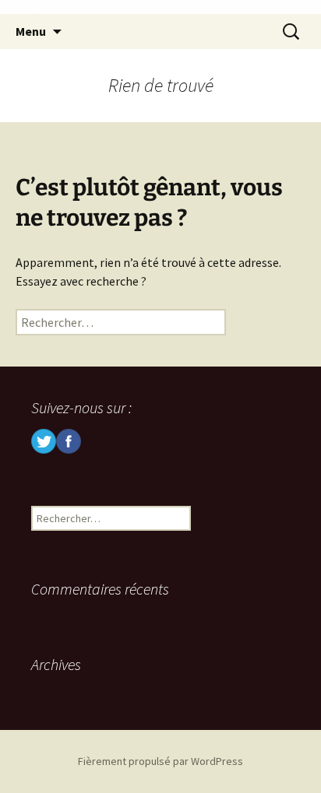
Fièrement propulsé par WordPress (160, 761)
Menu (31, 31)
